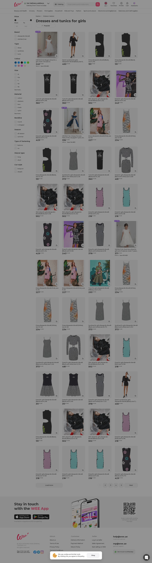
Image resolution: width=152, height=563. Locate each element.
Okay (93, 555)
